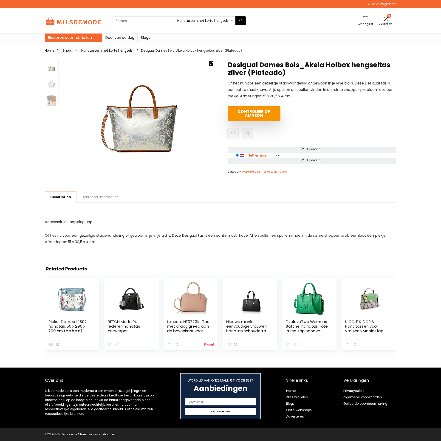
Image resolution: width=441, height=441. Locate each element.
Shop (67, 50)
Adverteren (295, 416)
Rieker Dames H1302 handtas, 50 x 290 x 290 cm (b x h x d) (67, 326)
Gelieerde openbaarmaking (365, 403)
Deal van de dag (119, 37)
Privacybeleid (354, 390)
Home (49, 50)
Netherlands (257, 155)
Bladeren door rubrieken (70, 37)
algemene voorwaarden (362, 397)
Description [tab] (60, 197)
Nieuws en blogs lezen (381, 4)
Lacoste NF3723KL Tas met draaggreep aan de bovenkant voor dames (188, 328)
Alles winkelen (297, 397)
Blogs (145, 37)
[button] (211, 63)
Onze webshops (299, 410)
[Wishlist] (365, 19)
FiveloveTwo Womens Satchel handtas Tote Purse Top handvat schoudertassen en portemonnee (307, 331)
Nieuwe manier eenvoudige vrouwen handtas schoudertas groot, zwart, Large (247, 328)
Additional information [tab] (101, 197)
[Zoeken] (240, 20)
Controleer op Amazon (254, 113)
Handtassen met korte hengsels (107, 50)
